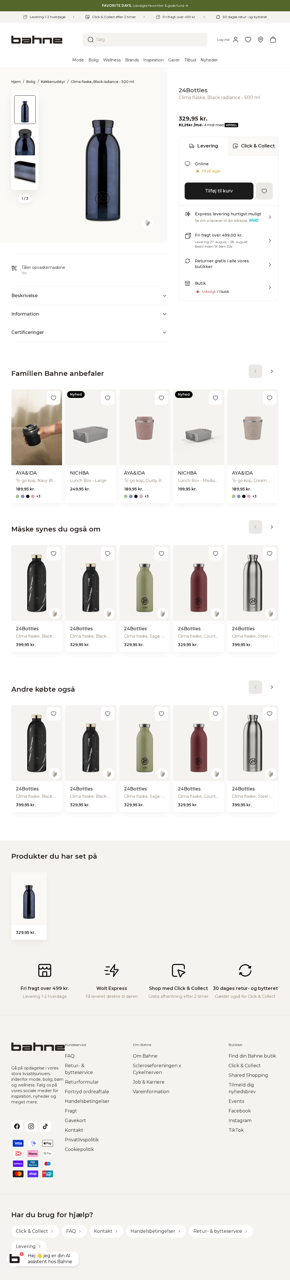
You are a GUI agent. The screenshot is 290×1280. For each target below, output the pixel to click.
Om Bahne (145, 1056)
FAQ (69, 1056)
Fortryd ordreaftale (87, 1091)
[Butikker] (260, 39)
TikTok (236, 1130)
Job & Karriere (149, 1082)
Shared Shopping (248, 1075)
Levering (207, 146)
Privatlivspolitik (82, 1139)
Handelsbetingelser (87, 1101)
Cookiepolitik (79, 1149)
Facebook (240, 1111)
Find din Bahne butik (252, 1056)
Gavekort (75, 1120)
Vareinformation (151, 1091)
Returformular (82, 1082)
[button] (229, 219)
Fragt (71, 1111)
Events (236, 1101)
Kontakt (74, 1130)
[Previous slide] (24, 97)
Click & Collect (258, 146)
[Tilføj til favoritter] (264, 191)
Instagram (240, 1120)
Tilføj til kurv (219, 191)
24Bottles (193, 90)
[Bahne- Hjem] (44, 40)
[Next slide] (24, 182)
